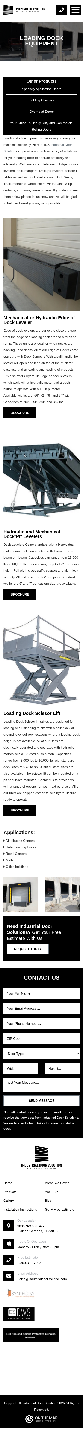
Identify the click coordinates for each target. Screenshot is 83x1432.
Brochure (20, 413)
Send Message (41, 1100)
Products (9, 1192)
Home (7, 1183)
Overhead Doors (42, 111)
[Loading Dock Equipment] (20, 894)
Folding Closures (41, 100)
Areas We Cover (57, 1183)
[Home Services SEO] (41, 1419)
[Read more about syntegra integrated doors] (20, 1293)
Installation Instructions (20, 1209)
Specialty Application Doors (41, 89)
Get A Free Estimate (59, 1209)
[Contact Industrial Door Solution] (66, 10)
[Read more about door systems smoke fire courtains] (31, 1334)
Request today (28, 949)
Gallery (8, 1200)
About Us (51, 1192)
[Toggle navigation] (75, 10)
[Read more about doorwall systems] (19, 1314)
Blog (48, 1200)
